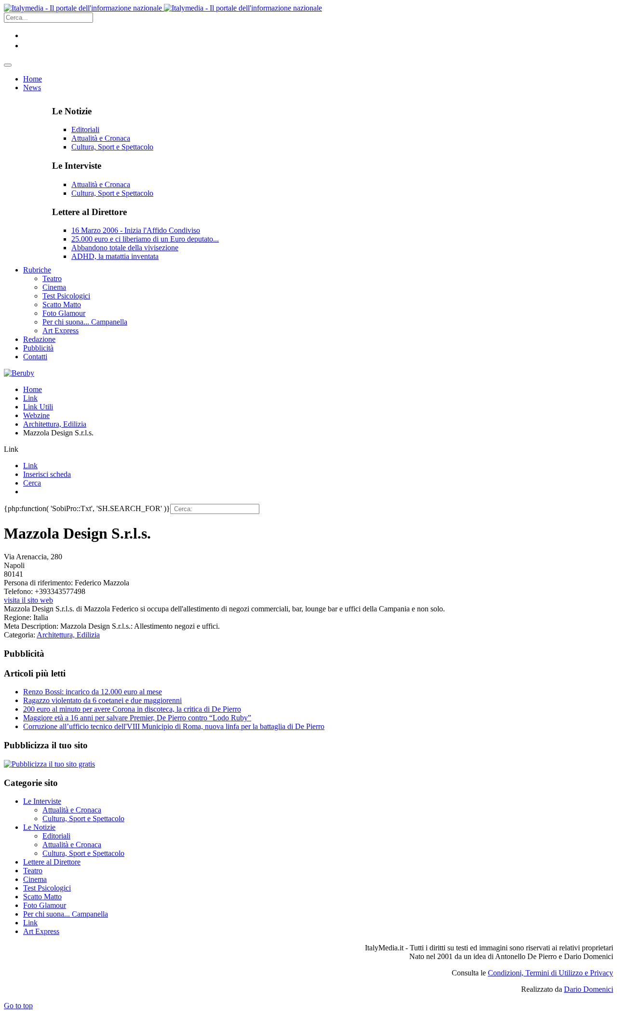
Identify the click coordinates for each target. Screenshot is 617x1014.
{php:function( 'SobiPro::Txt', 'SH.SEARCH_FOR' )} (87, 508)
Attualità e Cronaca (100, 138)
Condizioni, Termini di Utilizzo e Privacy (550, 973)
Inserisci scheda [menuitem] (47, 474)
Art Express (41, 931)
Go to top (18, 1005)
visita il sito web (28, 600)
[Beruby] (19, 373)
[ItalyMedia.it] (163, 8)
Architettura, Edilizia (54, 424)
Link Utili (38, 407)
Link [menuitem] (30, 465)
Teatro (32, 870)
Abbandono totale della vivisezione (124, 247)
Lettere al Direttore (51, 862)
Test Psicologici (47, 888)
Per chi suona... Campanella (65, 914)
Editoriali (85, 129)
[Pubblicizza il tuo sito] (49, 764)
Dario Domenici (588, 989)
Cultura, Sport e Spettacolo (112, 147)
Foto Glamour (44, 905)
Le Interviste (42, 801)
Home (32, 389)
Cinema (35, 879)
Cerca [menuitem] (32, 483)
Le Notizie (39, 827)
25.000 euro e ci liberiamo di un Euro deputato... (145, 239)
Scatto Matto (42, 896)
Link (30, 398)
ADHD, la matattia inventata (115, 256)
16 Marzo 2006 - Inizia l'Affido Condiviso (135, 230)
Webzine (36, 415)
